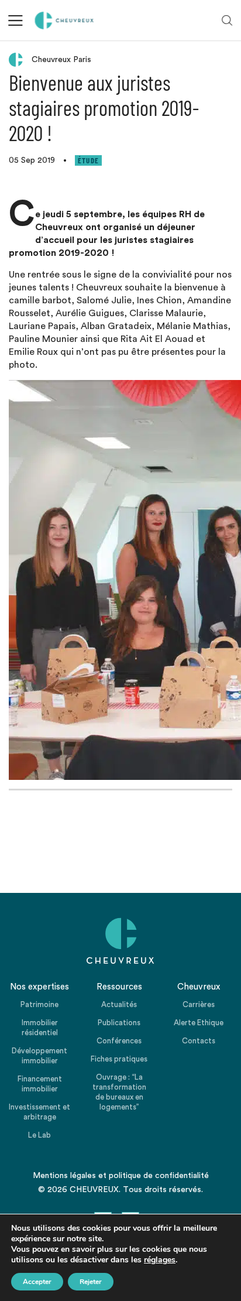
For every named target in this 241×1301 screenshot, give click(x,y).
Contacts (198, 1041)
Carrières (199, 1004)
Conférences (119, 1041)
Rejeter (91, 1281)
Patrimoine (39, 1004)
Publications (119, 1022)
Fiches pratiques (119, 1059)
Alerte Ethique (198, 1022)
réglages (159, 1260)
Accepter (37, 1281)
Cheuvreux (64, 20)
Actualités (119, 1004)
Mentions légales (64, 1176)
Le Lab (39, 1135)
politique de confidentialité (159, 1176)
